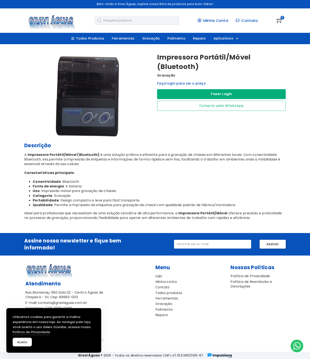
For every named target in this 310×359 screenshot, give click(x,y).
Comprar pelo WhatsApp (221, 105)
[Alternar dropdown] (237, 38)
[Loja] (52, 23)
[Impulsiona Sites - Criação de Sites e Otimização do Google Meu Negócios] (220, 355)
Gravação (151, 38)
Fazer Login (221, 93)
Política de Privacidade (250, 276)
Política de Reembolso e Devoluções (251, 284)
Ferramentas (123, 38)
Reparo (199, 38)
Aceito (22, 342)
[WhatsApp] (297, 346)
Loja (158, 276)
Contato (162, 287)
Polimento (176, 38)
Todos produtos (168, 293)
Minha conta (166, 282)
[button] (147, 58)
